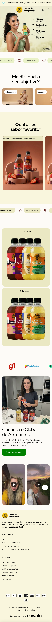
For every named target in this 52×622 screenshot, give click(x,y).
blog (4, 539)
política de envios (9, 572)
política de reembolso (11, 569)
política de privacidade (11, 565)
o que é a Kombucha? (11, 542)
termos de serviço (9, 575)
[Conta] (43, 10)
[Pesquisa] (9, 10)
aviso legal (6, 579)
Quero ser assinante (14, 452)
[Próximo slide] (47, 96)
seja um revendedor (10, 546)
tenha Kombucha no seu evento (15, 549)
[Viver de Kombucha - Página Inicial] (26, 10)
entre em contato (9, 562)
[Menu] (3, 9)
